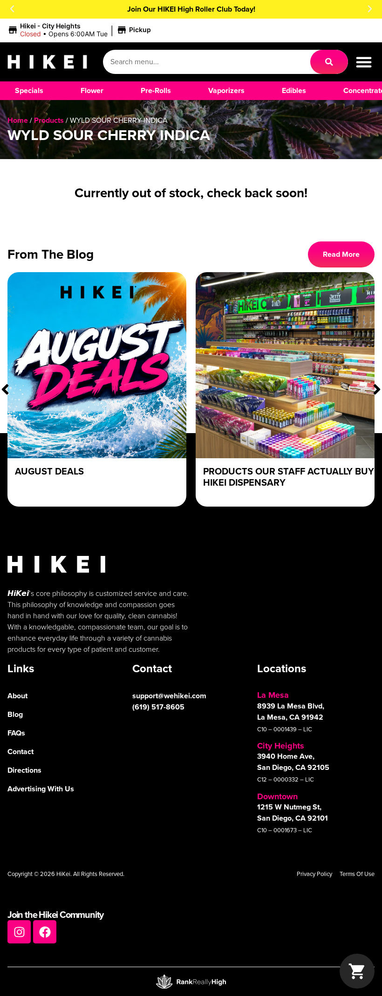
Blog (15, 714)
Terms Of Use (357, 873)
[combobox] (206, 62)
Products (49, 120)
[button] (12, 8)
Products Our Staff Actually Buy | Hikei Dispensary (290, 476)
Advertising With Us (40, 788)
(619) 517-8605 (158, 707)
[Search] (329, 62)
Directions (24, 770)
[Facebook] (44, 931)
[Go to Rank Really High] (191, 982)
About (17, 695)
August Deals (49, 471)
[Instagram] (19, 931)
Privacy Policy (314, 873)
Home (17, 120)
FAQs (16, 733)
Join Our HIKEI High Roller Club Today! (191, 9)
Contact (20, 751)
